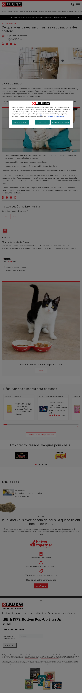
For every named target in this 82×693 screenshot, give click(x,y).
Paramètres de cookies (20, 122)
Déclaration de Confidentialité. (55, 116)
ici (41, 115)
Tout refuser (42, 122)
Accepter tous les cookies (60, 122)
